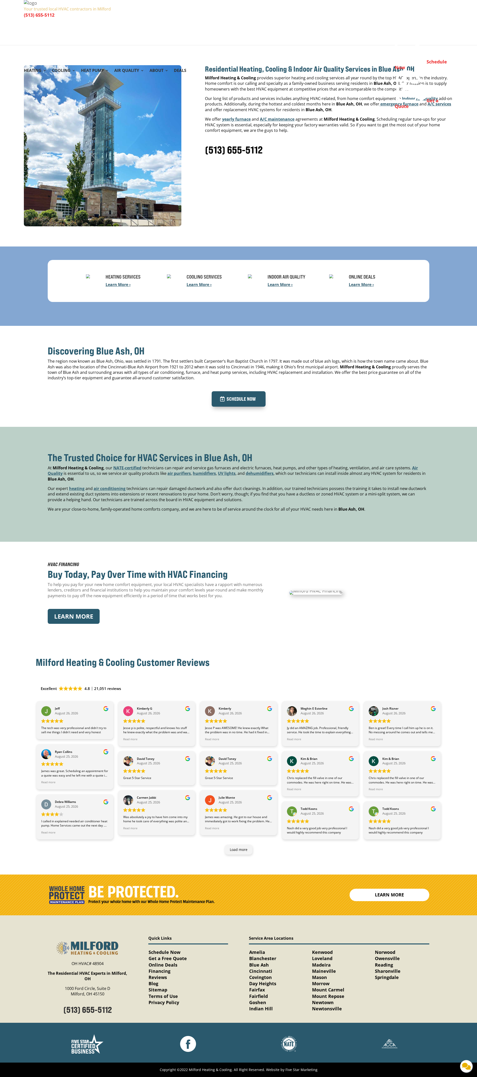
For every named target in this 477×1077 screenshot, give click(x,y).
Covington (260, 977)
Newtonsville (327, 1009)
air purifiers (179, 473)
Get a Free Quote (168, 958)
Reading (384, 965)
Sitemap (158, 990)
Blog (153, 983)
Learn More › (118, 284)
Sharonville (387, 971)
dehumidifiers (260, 473)
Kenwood (322, 952)
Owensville (387, 958)
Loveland (322, 958)
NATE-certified (127, 468)
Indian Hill (261, 1009)
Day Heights (262, 983)
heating (76, 488)
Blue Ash (259, 965)
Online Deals (163, 965)
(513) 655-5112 (39, 15)
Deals (180, 71)
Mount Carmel (328, 990)
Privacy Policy (164, 1002)
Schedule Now (241, 399)
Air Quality (126, 71)
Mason (319, 977)
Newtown (323, 1002)
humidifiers (204, 473)
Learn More (73, 616)
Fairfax (257, 990)
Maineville (324, 971)
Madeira (321, 965)
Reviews (158, 977)
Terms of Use (163, 996)
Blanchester (262, 958)
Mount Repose (328, 996)
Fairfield (258, 996)
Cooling (61, 71)
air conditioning (109, 488)
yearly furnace (236, 119)
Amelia (257, 952)
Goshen (257, 1002)
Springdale (387, 977)
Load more (238, 849)
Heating (32, 71)
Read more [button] (48, 782)
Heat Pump (92, 71)
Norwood (385, 952)
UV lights (227, 473)
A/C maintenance (277, 119)
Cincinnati (260, 971)
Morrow (320, 983)
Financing (159, 971)
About (156, 71)
